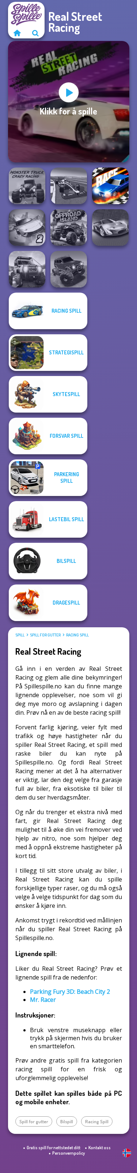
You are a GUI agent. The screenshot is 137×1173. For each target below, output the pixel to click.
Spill (19, 635)
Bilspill (66, 1121)
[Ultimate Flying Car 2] (27, 227)
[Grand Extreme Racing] (68, 186)
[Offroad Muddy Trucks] (68, 269)
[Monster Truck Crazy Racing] (27, 186)
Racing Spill (77, 635)
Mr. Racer (43, 1000)
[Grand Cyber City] (110, 227)
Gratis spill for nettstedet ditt (53, 1147)
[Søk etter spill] (35, 32)
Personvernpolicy (68, 1153)
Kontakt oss (99, 1147)
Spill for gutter (45, 635)
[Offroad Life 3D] (27, 269)
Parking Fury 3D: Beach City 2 (70, 992)
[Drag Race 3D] (110, 186)
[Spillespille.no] (17, 32)
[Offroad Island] (68, 227)
